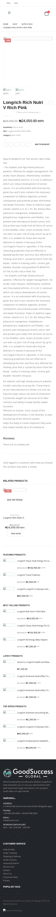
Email (28, 144)
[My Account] (32, 13)
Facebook (5, 144)
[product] (9, 564)
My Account (8, 866)
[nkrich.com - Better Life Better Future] (14, 13)
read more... (9, 797)
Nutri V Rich (16, 135)
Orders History (10, 859)
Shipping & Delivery (12, 856)
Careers (6, 870)
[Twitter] (47, 3)
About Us (7, 873)
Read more (16, 533)
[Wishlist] (39, 13)
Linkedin (21, 836)
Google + (22, 144)
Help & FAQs (9, 849)
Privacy (6, 880)
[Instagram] (51, 3)
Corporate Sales (10, 877)
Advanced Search (11, 863)
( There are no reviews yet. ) (28, 112)
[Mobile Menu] (5, 13)
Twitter (11, 144)
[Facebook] (43, 3)
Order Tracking (10, 853)
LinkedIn (16, 144)
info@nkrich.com (11, 820)
